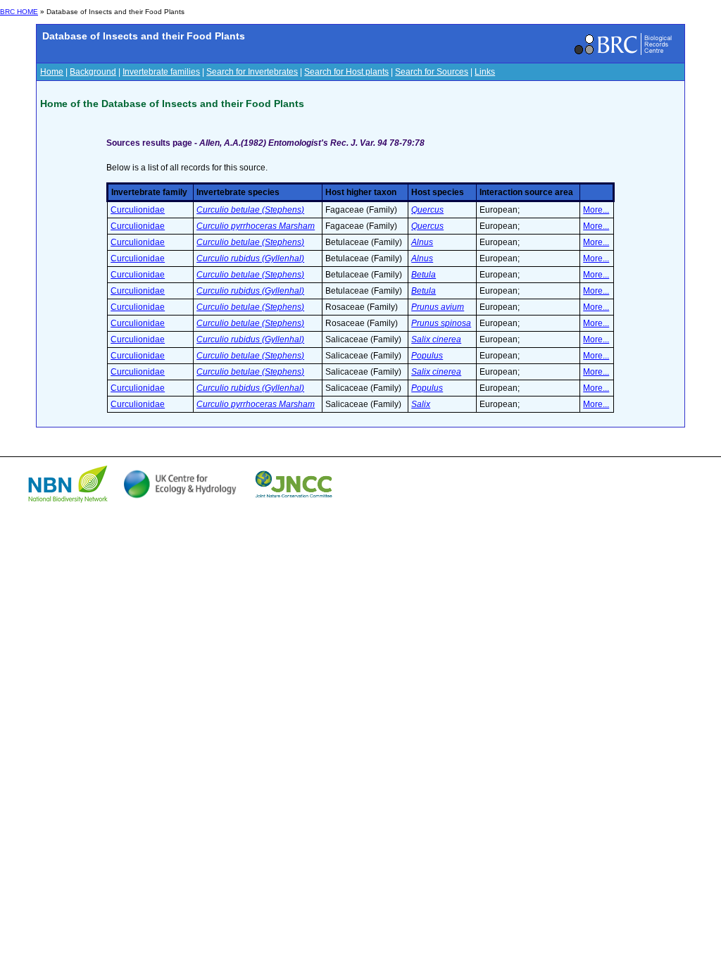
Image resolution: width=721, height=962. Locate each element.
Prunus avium (437, 307)
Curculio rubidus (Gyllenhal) (250, 258)
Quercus (427, 210)
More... (596, 210)
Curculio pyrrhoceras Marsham (255, 226)
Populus (427, 356)
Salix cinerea (436, 339)
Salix (420, 404)
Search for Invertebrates (252, 72)
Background (93, 72)
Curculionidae (138, 210)
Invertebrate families (161, 72)
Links (485, 72)
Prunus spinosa (441, 323)
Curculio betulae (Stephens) (250, 210)
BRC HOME (19, 11)
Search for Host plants (346, 72)
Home (51, 72)
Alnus (422, 242)
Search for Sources (431, 72)
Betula (423, 275)
